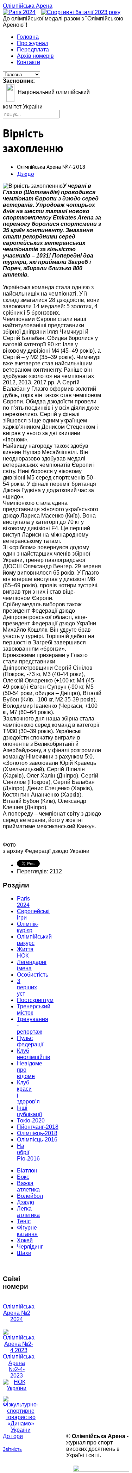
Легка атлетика (28, 1212)
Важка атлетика (28, 1186)
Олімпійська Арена (27, 6)
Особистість (32, 975)
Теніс (24, 1221)
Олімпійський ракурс (34, 940)
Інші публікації (29, 1111)
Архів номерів (35, 56)
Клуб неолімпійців (33, 1054)
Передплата (33, 49)
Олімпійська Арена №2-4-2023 (18, 1366)
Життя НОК (25, 952)
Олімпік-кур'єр (27, 927)
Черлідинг (30, 1247)
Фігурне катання (27, 1231)
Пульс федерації (30, 1041)
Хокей (25, 1240)
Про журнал (32, 43)
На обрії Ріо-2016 (28, 1152)
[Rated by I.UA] (101, 1470)
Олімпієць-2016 (37, 1140)
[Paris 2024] (19, 12)
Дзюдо (25, 173)
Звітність (12, 1449)
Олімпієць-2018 (37, 1133)
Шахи (24, 1253)
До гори (13, 1436)
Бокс (23, 1177)
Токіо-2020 (31, 1121)
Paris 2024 (23, 902)
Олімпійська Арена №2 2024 (18, 1313)
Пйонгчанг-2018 (37, 1127)
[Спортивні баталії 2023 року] (80, 12)
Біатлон (27, 1171)
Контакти (28, 62)
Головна (28, 37)
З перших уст (27, 987)
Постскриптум (35, 1000)
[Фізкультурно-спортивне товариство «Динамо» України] (17, 1414)
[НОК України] (17, 1388)
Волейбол (30, 1196)
